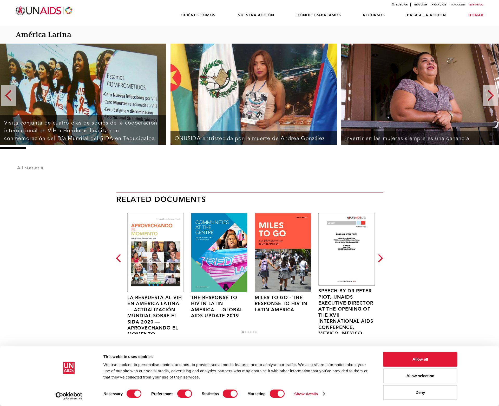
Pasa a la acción (426, 15)
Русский (458, 4)
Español (476, 4)
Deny (420, 392)
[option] (151, 269)
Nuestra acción (256, 15)
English (421, 4)
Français (439, 4)
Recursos (374, 15)
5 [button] (253, 332)
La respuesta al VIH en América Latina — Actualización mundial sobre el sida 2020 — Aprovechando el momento (154, 316)
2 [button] (245, 332)
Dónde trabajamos (319, 15)
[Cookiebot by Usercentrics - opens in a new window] (69, 396)
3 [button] (248, 332)
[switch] (184, 393)
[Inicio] (44, 10)
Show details (306, 393)
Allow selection (420, 376)
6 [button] (256, 332)
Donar (476, 15)
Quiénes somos (198, 15)
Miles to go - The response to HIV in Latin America (281, 304)
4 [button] (251, 332)
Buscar (402, 4)
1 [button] (243, 332)
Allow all (420, 359)
